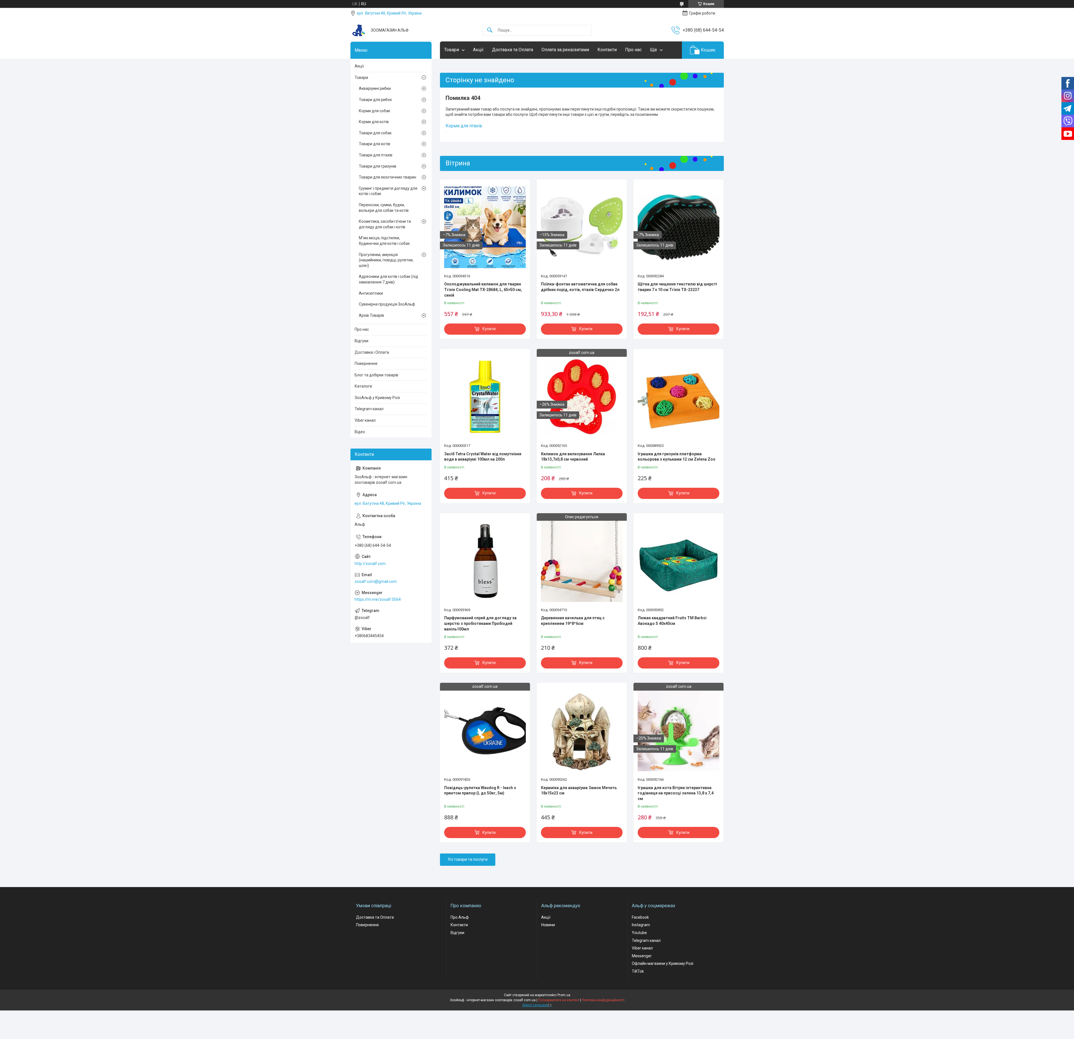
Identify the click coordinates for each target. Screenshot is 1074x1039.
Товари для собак (375, 133)
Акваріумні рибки (375, 88)
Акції (478, 49)
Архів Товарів (371, 315)
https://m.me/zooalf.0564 (378, 599)
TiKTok (638, 971)
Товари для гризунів (377, 166)
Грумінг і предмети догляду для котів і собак (388, 191)
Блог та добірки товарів (376, 375)
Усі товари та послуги (467, 859)
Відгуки (361, 341)
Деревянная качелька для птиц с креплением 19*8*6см (573, 621)
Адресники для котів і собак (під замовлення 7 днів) (388, 279)
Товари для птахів (375, 155)
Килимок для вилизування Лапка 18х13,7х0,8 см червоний (573, 457)
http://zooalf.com (370, 563)
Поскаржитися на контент (558, 1000)
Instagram (641, 925)
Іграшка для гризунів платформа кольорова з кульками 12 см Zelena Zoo (676, 457)
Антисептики (371, 293)
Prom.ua (563, 995)
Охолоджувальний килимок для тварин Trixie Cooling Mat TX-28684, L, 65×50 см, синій (483, 289)
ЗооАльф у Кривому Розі (377, 397)
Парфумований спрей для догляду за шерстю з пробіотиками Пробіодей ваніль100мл (480, 623)
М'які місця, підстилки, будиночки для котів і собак (384, 241)
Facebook (640, 917)
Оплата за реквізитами (565, 49)
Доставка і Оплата (372, 352)
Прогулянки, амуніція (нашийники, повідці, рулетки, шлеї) (386, 260)
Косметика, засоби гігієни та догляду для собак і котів (385, 224)
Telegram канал (369, 409)
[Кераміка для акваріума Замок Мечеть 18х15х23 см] (582, 730)
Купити (489, 329)
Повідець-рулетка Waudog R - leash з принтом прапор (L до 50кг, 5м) (480, 790)
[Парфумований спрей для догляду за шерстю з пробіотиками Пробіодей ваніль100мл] (485, 561)
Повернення (366, 363)
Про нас (633, 49)
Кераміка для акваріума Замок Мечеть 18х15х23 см (579, 790)
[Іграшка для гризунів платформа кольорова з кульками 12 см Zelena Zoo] (678, 397)
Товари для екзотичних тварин (387, 177)
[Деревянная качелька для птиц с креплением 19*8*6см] (582, 561)
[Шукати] (490, 30)
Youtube (639, 932)
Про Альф (460, 917)
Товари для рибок (375, 99)
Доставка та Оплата (512, 49)
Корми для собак (374, 111)
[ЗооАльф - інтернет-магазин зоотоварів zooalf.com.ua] (358, 30)
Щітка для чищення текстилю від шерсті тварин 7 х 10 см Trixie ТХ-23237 (677, 287)
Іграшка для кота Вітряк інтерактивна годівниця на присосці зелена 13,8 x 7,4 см (675, 793)
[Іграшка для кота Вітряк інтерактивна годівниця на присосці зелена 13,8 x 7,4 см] (678, 730)
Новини (548, 925)
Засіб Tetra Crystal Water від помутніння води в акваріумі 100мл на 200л (482, 457)
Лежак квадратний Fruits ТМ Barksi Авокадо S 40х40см (672, 621)
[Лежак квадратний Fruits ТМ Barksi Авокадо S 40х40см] (678, 561)
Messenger (642, 956)
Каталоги (363, 386)
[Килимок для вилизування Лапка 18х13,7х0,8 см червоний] (582, 397)
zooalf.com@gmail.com (376, 581)
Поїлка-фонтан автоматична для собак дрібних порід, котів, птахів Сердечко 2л (580, 287)
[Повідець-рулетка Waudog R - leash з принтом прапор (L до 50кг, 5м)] (485, 730)
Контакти (607, 49)
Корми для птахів (464, 125)
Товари (451, 49)
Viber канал (365, 420)
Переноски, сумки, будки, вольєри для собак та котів (384, 208)
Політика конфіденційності (603, 1000)
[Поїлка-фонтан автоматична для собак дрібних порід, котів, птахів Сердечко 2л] (582, 227)
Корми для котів (374, 121)
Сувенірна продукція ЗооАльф (387, 304)
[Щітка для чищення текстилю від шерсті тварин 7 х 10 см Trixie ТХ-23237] (678, 227)
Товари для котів (374, 144)
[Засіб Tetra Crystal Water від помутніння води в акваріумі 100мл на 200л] (485, 397)
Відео (360, 432)
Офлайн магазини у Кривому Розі (662, 963)
